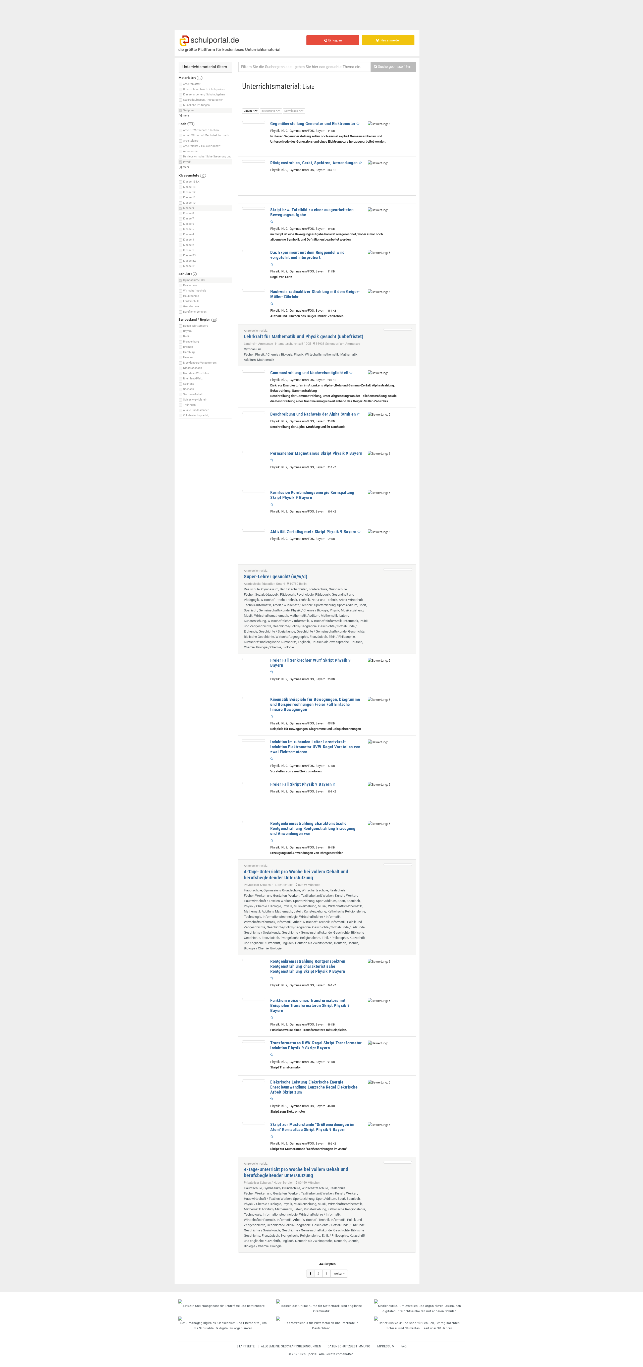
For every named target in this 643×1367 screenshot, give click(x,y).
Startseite (246, 1346)
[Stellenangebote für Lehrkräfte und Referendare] (223, 1301)
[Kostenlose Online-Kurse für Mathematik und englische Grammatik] (321, 1301)
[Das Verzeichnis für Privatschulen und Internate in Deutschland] (321, 1319)
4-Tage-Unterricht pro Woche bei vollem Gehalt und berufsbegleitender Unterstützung (296, 875)
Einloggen (334, 40)
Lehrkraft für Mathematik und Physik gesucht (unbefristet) (303, 336)
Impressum (386, 1346)
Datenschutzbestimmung (349, 1346)
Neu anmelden (389, 40)
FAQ (404, 1346)
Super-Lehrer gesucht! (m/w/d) (275, 577)
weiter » (339, 1273)
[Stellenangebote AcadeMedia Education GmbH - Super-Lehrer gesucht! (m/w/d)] (398, 569)
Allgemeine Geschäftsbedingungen (291, 1346)
